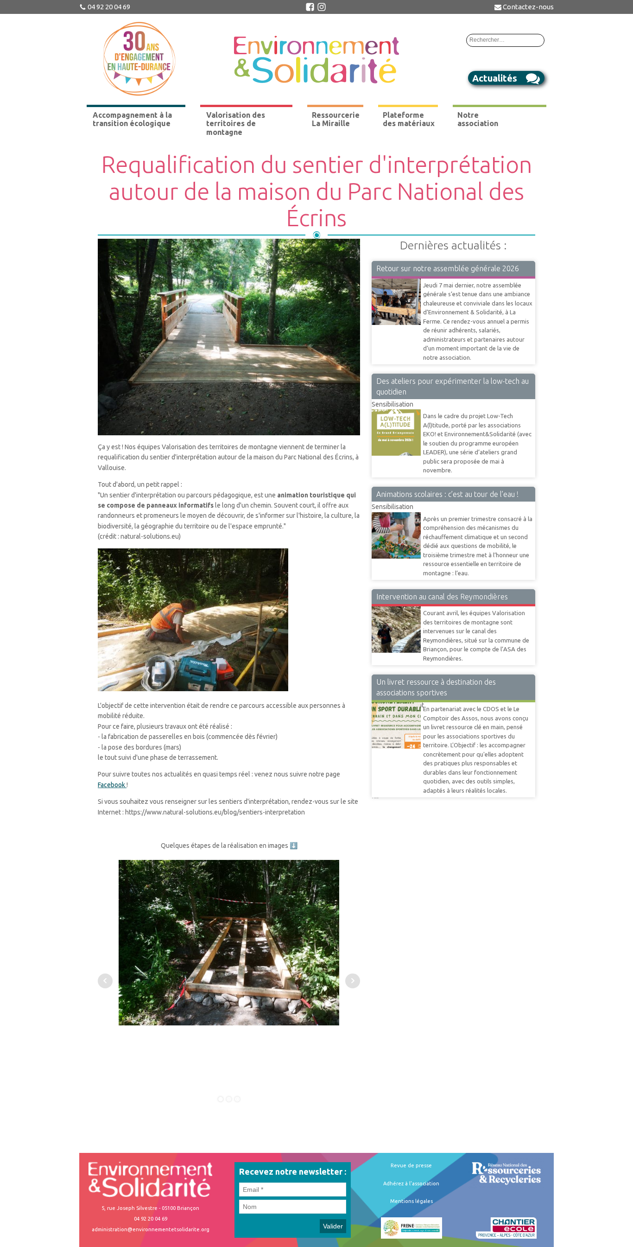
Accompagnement (398, 701)
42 (374, 797)
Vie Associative (393, 278)
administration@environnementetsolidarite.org (150, 1229)
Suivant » (377, 797)
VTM (379, 605)
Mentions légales (411, 1201)
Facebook (112, 785)
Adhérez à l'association (411, 1183)
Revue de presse (411, 1165)
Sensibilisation (392, 404)
